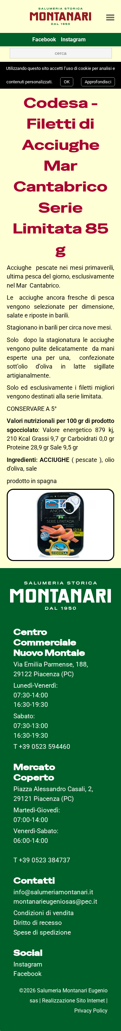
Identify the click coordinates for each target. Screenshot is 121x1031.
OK (67, 81)
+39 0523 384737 (44, 860)
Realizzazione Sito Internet (73, 1000)
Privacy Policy (91, 1010)
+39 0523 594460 (44, 746)
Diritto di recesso (37, 923)
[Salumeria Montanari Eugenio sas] (60, 14)
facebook (44, 39)
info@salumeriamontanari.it (53, 892)
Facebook (27, 974)
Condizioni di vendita (43, 913)
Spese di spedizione (42, 932)
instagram (73, 39)
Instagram (27, 964)
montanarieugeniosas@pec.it (55, 901)
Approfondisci (98, 81)
